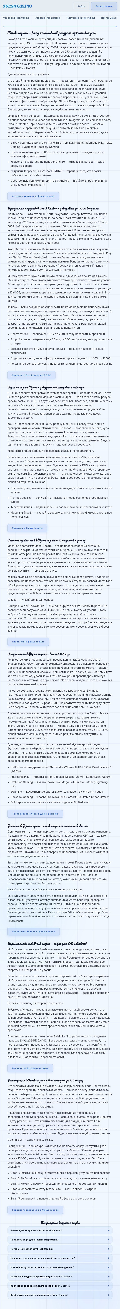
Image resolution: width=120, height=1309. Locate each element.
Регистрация (104, 6)
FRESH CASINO (17, 6)
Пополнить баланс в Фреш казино (33, 931)
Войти (81, 6)
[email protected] (18, 124)
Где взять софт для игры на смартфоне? (34, 1239)
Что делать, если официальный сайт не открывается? (42, 1258)
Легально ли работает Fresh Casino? (31, 1249)
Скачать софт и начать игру (30, 1068)
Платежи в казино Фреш (81, 17)
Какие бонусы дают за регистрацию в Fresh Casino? (41, 1276)
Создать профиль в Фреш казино (33, 196)
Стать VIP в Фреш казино (28, 641)
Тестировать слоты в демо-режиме (35, 813)
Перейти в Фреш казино (27, 528)
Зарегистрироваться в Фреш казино (35, 1210)
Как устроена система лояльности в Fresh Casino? (40, 1285)
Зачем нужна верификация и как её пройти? (36, 1230)
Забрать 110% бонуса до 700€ (31, 375)
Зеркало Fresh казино (47, 17)
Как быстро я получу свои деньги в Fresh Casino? (39, 1295)
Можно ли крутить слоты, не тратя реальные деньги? (42, 1267)
